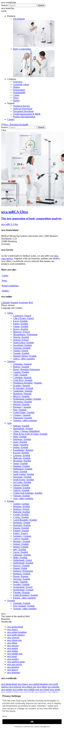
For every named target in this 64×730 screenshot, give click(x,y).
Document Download (23, 111)
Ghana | (20, 326)
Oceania (11, 600)
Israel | (20, 442)
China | (26, 431)
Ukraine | (21, 592)
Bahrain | (21, 426)
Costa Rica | (22, 380)
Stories (16, 100)
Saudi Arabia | (23, 474)
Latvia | (20, 552)
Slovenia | (21, 579)
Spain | (20, 581)
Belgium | (21, 506)
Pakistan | (21, 466)
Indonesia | (22, 439)
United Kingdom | (25, 595)
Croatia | (21, 514)
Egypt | (20, 321)
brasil (12, 656)
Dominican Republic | (27, 383)
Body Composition (22, 49)
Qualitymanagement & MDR (26, 114)
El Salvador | (23, 388)
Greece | (21, 538)
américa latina (16, 661)
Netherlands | (22, 560)
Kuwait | (21, 452)
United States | (23, 412)
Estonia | (21, 528)
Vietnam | (21, 495)
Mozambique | (25, 334)
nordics (13, 659)
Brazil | (26, 369)
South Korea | (23, 479)
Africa (10, 313)
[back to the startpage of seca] (14, 124)
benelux (13, 667)
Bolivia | (21, 366)
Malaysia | (21, 458)
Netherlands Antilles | (27, 399)
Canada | (21, 372)
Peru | (19, 409)
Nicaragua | (22, 401)
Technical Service (21, 106)
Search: (4, 5)
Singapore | (22, 477)
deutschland (15, 627)
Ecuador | (21, 385)
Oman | (20, 463)
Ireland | (20, 546)
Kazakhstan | (23, 450)
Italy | (19, 549)
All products (19, 18)
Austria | (21, 503)
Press (4, 280)
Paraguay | (22, 407)
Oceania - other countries (25, 608)
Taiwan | (21, 485)
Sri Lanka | (22, 482)
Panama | (21, 404)
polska (12, 651)
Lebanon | (21, 455)
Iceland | (21, 544)
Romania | (21, 573)
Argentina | (22, 364)
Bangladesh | (23, 428)
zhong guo (14, 640)
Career (16, 95)
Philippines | (22, 469)
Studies (5, 290)
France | (20, 533)
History (16, 87)
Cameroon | (22, 315)
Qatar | (20, 471)
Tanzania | (21, 348)
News (16, 98)
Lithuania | (22, 555)
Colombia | (22, 377)
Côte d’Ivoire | (23, 318)
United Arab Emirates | (27, 493)
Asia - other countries (23, 498)
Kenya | (20, 329)
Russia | (20, 576)
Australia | (21, 603)
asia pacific (14, 664)
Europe (10, 501)
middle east (14, 653)
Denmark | (21, 522)
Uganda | (21, 353)
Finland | (21, 530)
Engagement (19, 90)
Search (41, 5)
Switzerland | (22, 587)
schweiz (13, 637)
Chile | (20, 375)
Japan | (20, 444)
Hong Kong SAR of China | (30, 434)
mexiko (53, 687)
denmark (13, 672)
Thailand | (21, 487)
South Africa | (23, 342)
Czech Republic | (25, 520)
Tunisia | (20, 350)
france (12, 629)
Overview (17, 81)
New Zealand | (24, 606)
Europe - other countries (24, 598)
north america (16, 635)
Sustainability (19, 92)
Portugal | (23, 571)
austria (12, 648)
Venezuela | (22, 418)
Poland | (20, 568)
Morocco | (21, 332)
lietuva (12, 669)
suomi (55, 689)
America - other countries (25, 420)
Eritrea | (20, 323)
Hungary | (21, 541)
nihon (12, 643)
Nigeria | (21, 337)
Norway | (21, 565)
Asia (9, 423)
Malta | (20, 557)
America (11, 361)
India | (20, 436)
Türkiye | (21, 490)
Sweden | (21, 584)
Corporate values (21, 84)
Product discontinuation (24, 116)
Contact (10, 119)
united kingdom (16, 632)
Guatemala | (22, 391)
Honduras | (22, 393)
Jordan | (20, 447)
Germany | (22, 536)
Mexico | (21, 396)
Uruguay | (22, 415)
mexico (13, 645)
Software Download (22, 108)
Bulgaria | (21, 512)
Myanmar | (22, 460)
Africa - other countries (24, 358)
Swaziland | (22, 345)
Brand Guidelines (10, 285)
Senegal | (21, 340)
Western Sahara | (24, 356)
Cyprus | (21, 517)
